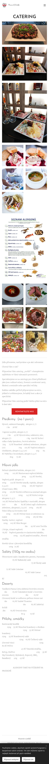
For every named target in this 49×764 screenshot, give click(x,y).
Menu (44, 5)
